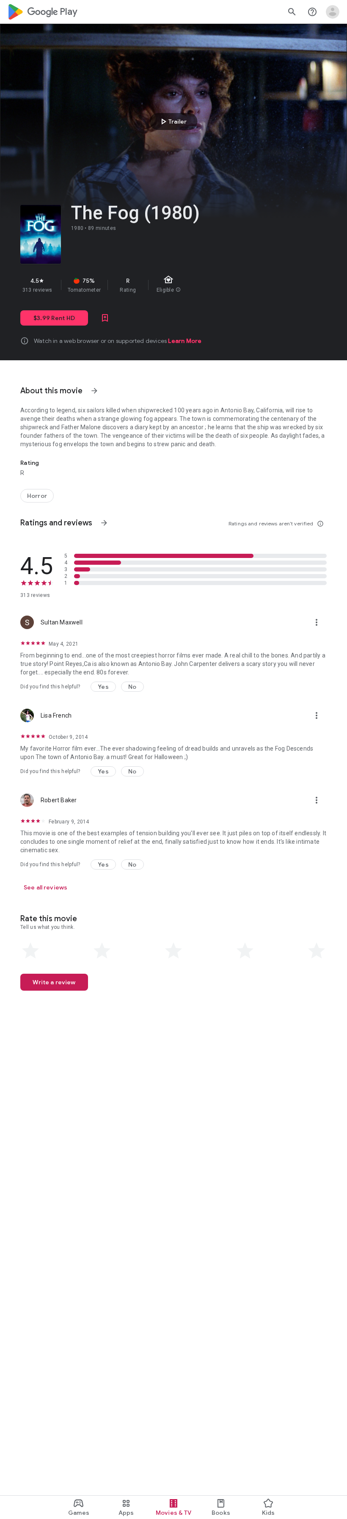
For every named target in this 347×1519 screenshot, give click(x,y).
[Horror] (37, 495)
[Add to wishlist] (105, 318)
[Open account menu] (332, 12)
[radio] (30, 951)
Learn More (184, 341)
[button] (103, 687)
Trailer (172, 121)
